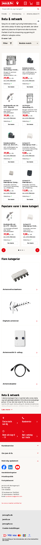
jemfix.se (6, 519)
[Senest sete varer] (38, 21)
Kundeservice (8, 446)
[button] (18, 250)
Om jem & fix (7, 453)
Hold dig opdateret (10, 461)
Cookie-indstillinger (11, 528)
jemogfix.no (7, 524)
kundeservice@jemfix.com (14, 496)
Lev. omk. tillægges (10, 80)
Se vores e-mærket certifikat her (12, 503)
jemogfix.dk (7, 515)
